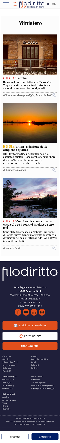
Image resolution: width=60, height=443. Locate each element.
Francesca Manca (16, 170)
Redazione (6, 368)
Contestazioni (8, 379)
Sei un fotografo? (38, 382)
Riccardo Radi (43, 95)
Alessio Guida (13, 248)
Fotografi (35, 365)
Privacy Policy (8, 385)
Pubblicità (6, 371)
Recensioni (35, 379)
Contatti (5, 359)
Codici (4, 403)
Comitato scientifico (39, 359)
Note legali (6, 382)
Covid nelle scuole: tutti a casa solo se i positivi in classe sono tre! (28, 224)
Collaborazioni (37, 376)
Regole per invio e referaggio (42, 388)
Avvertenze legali (9, 376)
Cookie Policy (7, 388)
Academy (6, 397)
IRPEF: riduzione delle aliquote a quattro (25, 148)
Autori (33, 356)
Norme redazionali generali (42, 385)
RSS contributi (8, 394)
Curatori (34, 362)
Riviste (5, 406)
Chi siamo (6, 356)
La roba (21, 78)
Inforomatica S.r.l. (10, 362)
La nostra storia (9, 365)
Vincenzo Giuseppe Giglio (20, 95)
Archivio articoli (9, 400)
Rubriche (6, 409)
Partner (34, 368)
